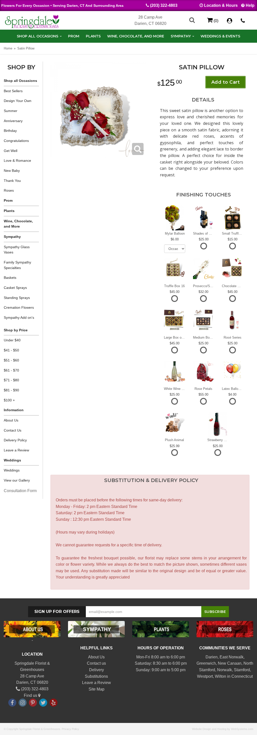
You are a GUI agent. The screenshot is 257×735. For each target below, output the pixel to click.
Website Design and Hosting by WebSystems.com (222, 728)
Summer (10, 111)
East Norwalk (231, 657)
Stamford (242, 670)
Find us (31, 695)
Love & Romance (17, 161)
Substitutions (96, 676)
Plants (93, 36)
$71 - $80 (11, 380)
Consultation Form (20, 491)
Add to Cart (225, 82)
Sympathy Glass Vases (17, 249)
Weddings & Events (220, 36)
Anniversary (13, 121)
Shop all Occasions (37, 36)
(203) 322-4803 (163, 5)
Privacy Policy (70, 728)
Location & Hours (221, 5)
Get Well (10, 151)
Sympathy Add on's (19, 318)
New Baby (12, 171)
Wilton (220, 676)
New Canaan (229, 663)
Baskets (10, 278)
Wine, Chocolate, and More (135, 36)
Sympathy (181, 36)
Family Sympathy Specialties (17, 265)
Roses (9, 190)
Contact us (96, 663)
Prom (73, 36)
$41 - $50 (11, 350)
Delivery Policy (15, 440)
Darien (212, 657)
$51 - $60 (11, 360)
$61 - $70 (11, 370)
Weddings (12, 470)
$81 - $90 (11, 390)
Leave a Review (16, 450)
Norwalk (224, 670)
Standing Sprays (17, 298)
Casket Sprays (15, 288)
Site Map (96, 689)
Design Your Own (17, 101)
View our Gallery (17, 480)
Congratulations (16, 141)
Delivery (96, 670)
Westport (205, 676)
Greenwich (206, 663)
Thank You (12, 181)
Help (250, 5)
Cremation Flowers (19, 307)
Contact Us (12, 430)
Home (8, 48)
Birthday (10, 131)
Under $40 (12, 340)
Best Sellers (13, 91)
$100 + (9, 400)
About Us (11, 420)
